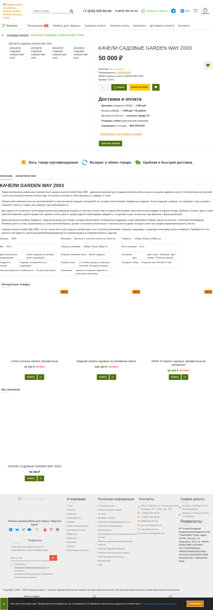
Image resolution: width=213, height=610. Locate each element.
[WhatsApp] (37, 529)
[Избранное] (196, 11)
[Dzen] (57, 529)
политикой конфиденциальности (160, 603)
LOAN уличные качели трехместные (34, 361)
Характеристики (26, 176)
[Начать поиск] (71, 11)
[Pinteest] (51, 529)
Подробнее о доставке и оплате (121, 134)
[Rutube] (29, 529)
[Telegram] (174, 11)
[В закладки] (40, 377)
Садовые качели (17, 35)
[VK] (17, 529)
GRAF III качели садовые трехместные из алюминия (178, 363)
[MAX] (10, 529)
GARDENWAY (123, 72)
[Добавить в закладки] (156, 87)
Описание (6, 176)
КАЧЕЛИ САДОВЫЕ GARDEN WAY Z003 (34, 466)
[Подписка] (53, 558)
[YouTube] (45, 529)
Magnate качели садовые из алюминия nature (106, 361)
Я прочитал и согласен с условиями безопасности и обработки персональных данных (33, 570)
